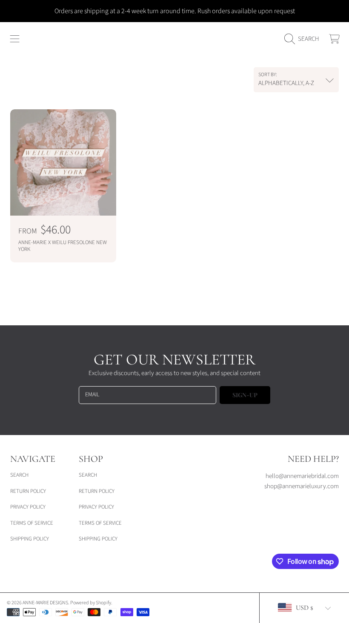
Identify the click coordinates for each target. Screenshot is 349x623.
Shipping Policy (29, 539)
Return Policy (28, 491)
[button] (15, 39)
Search (19, 475)
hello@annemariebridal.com (302, 476)
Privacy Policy (28, 507)
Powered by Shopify (90, 602)
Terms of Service (31, 523)
